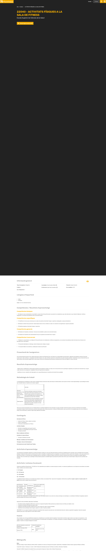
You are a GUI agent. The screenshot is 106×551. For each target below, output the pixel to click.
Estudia (21, 6)
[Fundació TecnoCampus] (7, 1)
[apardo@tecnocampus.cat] (56, 287)
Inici (17, 6)
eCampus (96, 1)
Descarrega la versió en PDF (26, 23)
